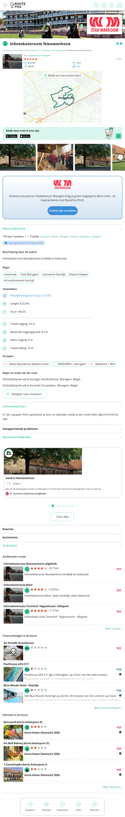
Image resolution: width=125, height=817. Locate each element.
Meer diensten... (112, 787)
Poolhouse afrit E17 (16, 664)
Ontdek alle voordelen (62, 210)
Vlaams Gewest (78, 274)
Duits (55, 236)
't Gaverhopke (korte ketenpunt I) (25, 764)
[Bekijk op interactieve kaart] (62, 121)
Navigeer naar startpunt (26, 394)
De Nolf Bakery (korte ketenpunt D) (26, 743)
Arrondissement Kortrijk (19, 280)
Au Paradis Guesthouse (19, 643)
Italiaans (85, 236)
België (20, 50)
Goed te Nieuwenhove (20, 478)
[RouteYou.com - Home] (17, 5)
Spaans (96, 236)
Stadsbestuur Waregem (39, 55)
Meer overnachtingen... (108, 708)
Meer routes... (113, 628)
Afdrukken (46, 810)
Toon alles (62, 517)
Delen (78, 810)
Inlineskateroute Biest (18, 585)
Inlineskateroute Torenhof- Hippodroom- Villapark (36, 606)
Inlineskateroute (9, 50)
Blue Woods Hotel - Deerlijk (21, 685)
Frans (74, 236)
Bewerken (94, 810)
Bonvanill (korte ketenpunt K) (23, 722)
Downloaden (62, 810)
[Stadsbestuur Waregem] (105, 29)
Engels (65, 236)
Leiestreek (45, 50)
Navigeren (30, 810)
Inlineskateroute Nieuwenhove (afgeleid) (30, 564)
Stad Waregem (58, 50)
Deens (45, 236)
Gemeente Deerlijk (53, 274)
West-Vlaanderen (32, 50)
